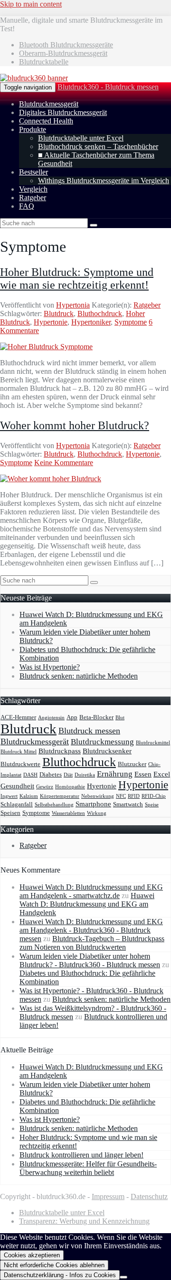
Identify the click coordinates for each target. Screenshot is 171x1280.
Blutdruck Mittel (18, 751)
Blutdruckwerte (20, 764)
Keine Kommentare (63, 463)
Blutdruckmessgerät (48, 104)
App (71, 717)
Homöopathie (70, 786)
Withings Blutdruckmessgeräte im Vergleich (103, 181)
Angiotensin (51, 717)
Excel (161, 774)
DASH (30, 774)
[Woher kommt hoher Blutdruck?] (50, 479)
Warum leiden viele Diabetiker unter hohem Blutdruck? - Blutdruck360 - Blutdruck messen (89, 960)
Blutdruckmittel (153, 742)
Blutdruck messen (89, 730)
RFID (134, 796)
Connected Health (46, 121)
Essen (143, 774)
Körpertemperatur (59, 796)
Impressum (108, 1196)
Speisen (10, 812)
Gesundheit (17, 786)
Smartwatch (128, 804)
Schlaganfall (16, 804)
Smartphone (93, 804)
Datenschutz (149, 1196)
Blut (119, 717)
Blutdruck (59, 313)
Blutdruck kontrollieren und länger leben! (81, 1155)
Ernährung (115, 773)
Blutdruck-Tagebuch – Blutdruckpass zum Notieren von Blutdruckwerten (91, 943)
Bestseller (33, 172)
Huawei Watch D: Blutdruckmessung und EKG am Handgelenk (86, 904)
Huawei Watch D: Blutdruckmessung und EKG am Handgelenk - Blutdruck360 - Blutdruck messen (91, 930)
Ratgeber (32, 198)
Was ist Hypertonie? (49, 667)
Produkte (32, 129)
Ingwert (9, 796)
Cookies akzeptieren (32, 1255)
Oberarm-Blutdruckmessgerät (63, 53)
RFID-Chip (154, 796)
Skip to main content (31, 4)
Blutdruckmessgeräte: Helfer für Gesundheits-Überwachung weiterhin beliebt (88, 1168)
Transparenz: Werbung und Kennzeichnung (84, 1221)
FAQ (26, 206)
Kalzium (28, 796)
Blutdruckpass (59, 751)
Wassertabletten (68, 813)
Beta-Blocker (96, 717)
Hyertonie (101, 786)
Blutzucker (132, 764)
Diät (68, 774)
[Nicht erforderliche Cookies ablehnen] (123, 1277)
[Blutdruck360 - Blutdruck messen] (34, 78)
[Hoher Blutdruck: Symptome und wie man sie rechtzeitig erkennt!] (46, 347)
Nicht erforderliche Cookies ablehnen (54, 1265)
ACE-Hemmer (18, 717)
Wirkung (96, 813)
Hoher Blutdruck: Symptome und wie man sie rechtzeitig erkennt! (76, 278)
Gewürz (44, 786)
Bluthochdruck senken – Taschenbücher (98, 146)
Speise (152, 804)
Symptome (130, 322)
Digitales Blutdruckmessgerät (63, 112)
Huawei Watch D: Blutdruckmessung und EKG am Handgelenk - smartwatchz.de (91, 891)
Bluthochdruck (99, 313)
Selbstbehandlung (54, 804)
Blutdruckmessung (102, 741)
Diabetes (50, 774)
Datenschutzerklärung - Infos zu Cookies (60, 1275)
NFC (121, 796)
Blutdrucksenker (107, 751)
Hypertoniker (91, 322)
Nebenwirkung (97, 796)
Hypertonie (50, 322)
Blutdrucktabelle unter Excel (81, 138)
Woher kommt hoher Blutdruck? (74, 425)
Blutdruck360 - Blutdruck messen (108, 87)
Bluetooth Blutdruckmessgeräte (66, 45)
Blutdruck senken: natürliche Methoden (78, 676)
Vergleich (33, 189)
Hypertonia (73, 305)
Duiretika (85, 774)
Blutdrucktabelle (43, 62)
